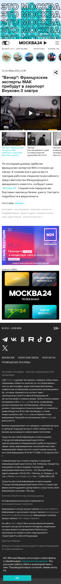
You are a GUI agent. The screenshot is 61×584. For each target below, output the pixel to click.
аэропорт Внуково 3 (32, 217)
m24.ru (10, 380)
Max (49, 339)
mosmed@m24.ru (23, 476)
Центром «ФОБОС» (49, 509)
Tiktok (40, 339)
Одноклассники (22, 339)
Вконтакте (14, 339)
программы (7, 209)
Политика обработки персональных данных (23, 495)
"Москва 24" (9, 188)
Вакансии (8, 357)
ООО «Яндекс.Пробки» (28, 518)
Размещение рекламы (16, 362)
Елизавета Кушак (45, 213)
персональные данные (35, 561)
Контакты (49, 357)
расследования (21, 209)
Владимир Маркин (10, 213)
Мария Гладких (28, 213)
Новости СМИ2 (9, 269)
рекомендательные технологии (17, 504)
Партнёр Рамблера (11, 541)
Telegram (5, 339)
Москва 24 (30, 43)
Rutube (31, 339)
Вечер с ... (21, 203)
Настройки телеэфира (13, 371)
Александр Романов (11, 217)
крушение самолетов (41, 209)
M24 (19, 328)
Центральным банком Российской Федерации (30, 514)
